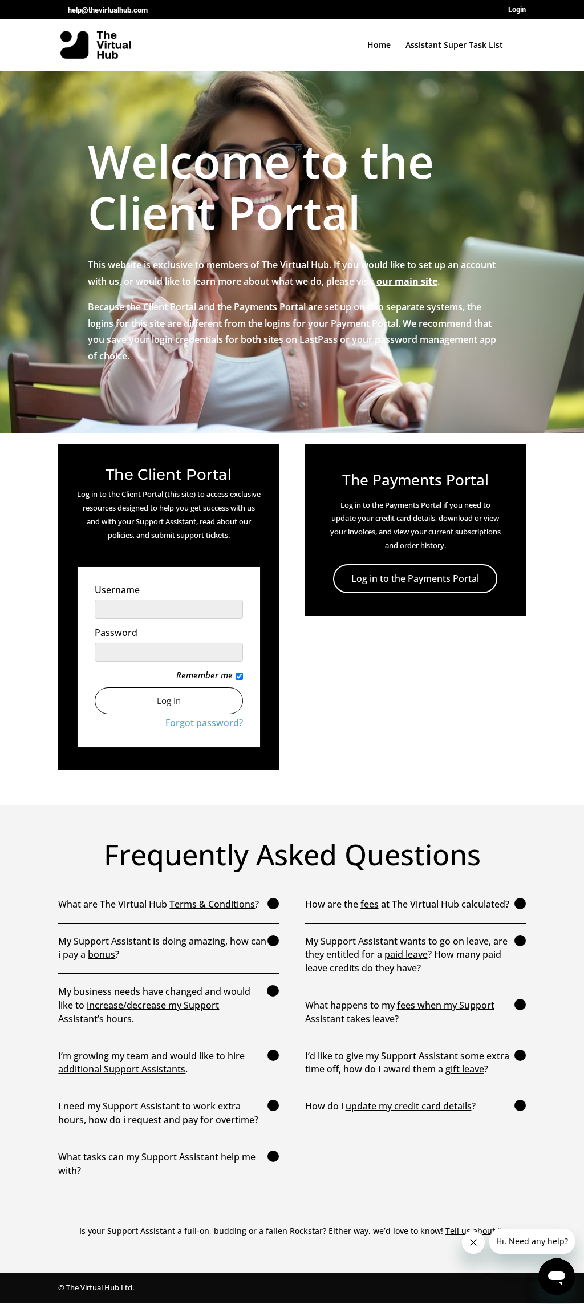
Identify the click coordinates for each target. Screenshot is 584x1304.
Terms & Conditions (212, 904)
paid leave (406, 954)
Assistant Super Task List (454, 45)
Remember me (204, 675)
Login (517, 9)
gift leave (464, 1069)
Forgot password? (204, 722)
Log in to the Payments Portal (415, 578)
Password (116, 633)
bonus (101, 954)
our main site (406, 281)
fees (369, 904)
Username (117, 590)
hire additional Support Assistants (151, 1063)
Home (379, 45)
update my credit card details (409, 1106)
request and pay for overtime (191, 1119)
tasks (94, 1157)
